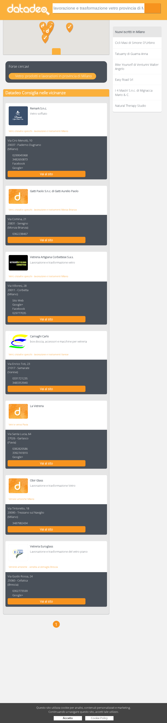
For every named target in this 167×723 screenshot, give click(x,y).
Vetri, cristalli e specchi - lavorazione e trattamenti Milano (38, 131)
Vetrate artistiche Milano (21, 499)
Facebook (18, 163)
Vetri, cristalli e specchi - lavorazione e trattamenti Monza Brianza (43, 209)
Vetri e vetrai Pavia (18, 424)
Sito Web (18, 300)
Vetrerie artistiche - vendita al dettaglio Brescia (33, 566)
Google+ (17, 168)
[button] (45, 38)
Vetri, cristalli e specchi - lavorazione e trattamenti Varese (38, 354)
